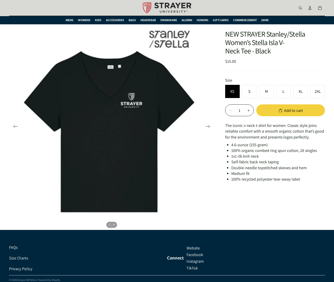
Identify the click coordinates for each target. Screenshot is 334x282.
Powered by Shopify (48, 280)
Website (193, 248)
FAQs (13, 247)
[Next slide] (209, 127)
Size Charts (18, 258)
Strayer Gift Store (26, 280)
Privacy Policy (20, 268)
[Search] (300, 8)
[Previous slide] (14, 127)
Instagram (195, 261)
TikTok (192, 268)
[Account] (310, 8)
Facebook (195, 254)
